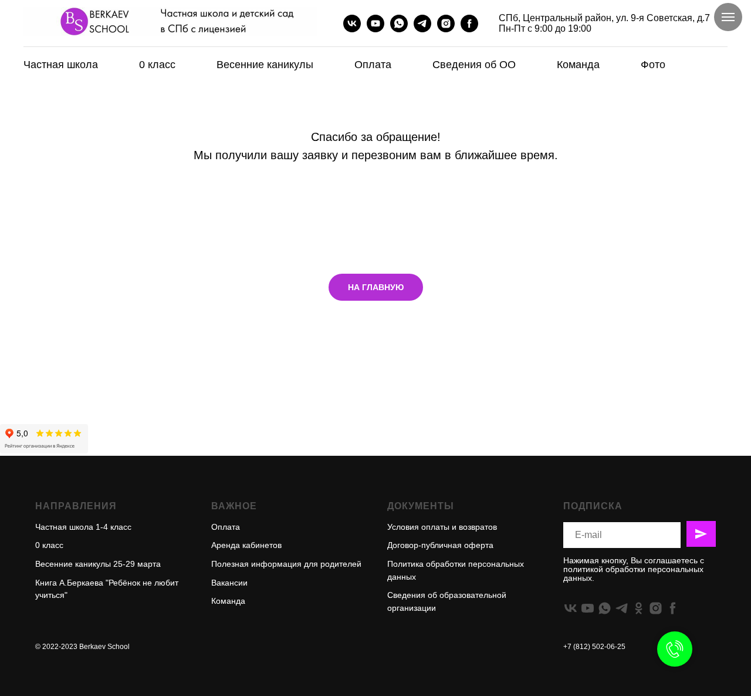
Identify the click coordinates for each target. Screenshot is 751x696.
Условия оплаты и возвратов (442, 527)
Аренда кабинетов (246, 545)
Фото (653, 64)
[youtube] (375, 23)
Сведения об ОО (474, 64)
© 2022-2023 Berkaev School (82, 647)
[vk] (352, 23)
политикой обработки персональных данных (633, 573)
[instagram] (446, 23)
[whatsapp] (399, 23)
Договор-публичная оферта (440, 545)
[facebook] (469, 23)
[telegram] (422, 23)
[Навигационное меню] (728, 17)
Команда (578, 64)
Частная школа (60, 64)
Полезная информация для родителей (286, 564)
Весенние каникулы (264, 64)
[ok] (638, 608)
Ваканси (227, 582)
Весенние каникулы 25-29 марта (98, 564)
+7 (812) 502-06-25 (594, 647)
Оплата (372, 64)
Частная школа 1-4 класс (83, 527)
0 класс (157, 64)
